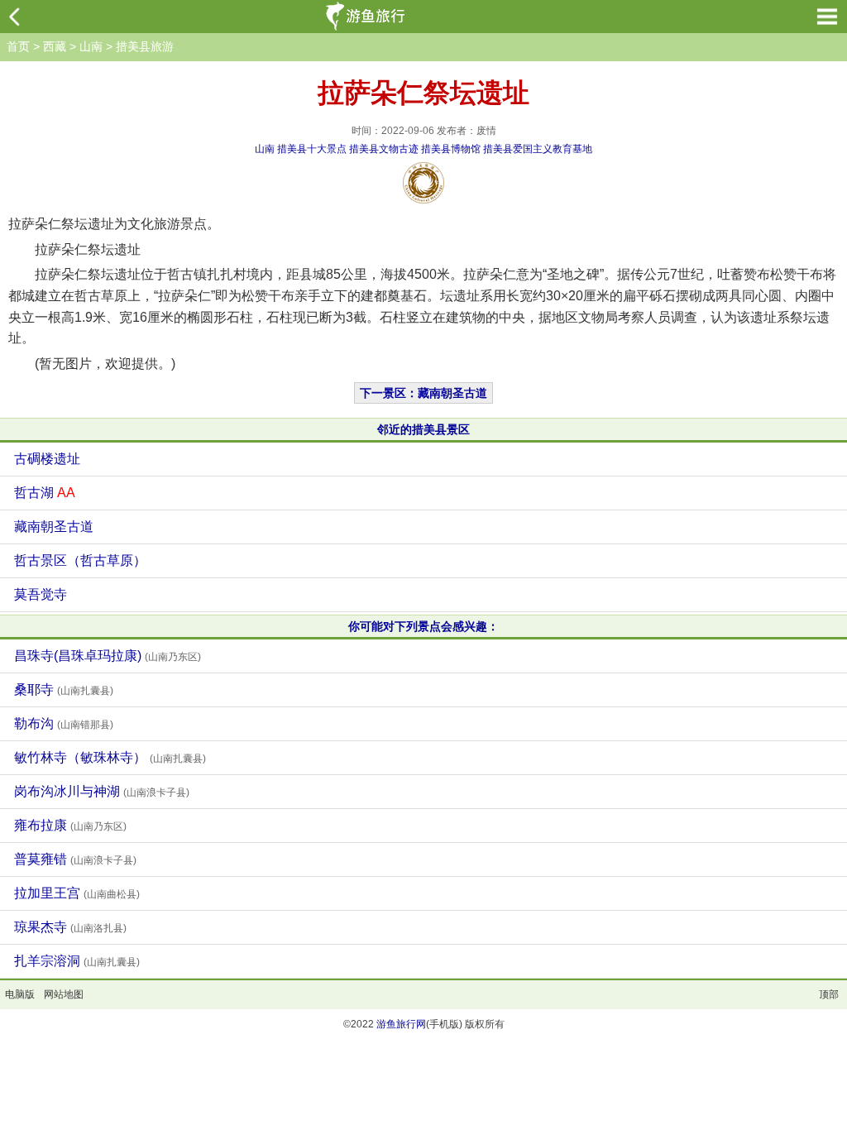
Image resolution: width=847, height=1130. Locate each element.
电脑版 (20, 994)
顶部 (829, 994)
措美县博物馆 (451, 149)
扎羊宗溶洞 (77, 961)
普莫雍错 (75, 859)
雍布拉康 (70, 825)
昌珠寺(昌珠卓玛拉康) (107, 656)
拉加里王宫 (77, 893)
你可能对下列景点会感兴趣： (423, 626)
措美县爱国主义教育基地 (537, 149)
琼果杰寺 (70, 927)
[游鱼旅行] (367, 16)
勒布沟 (63, 723)
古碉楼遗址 (47, 459)
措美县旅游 (145, 46)
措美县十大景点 (312, 149)
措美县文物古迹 (384, 149)
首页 (18, 46)
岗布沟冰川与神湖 (101, 791)
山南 (91, 46)
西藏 (54, 46)
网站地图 (64, 994)
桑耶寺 (63, 689)
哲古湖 (44, 493)
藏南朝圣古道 (53, 527)
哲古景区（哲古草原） (80, 560)
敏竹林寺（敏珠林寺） (110, 757)
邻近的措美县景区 (423, 429)
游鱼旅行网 (401, 1024)
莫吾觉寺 (40, 594)
